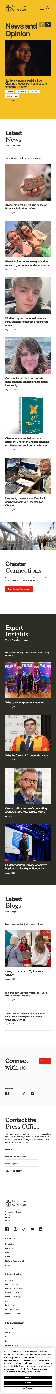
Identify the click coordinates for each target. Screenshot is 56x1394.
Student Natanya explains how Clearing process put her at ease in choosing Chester (26, 83)
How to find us (10, 1244)
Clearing (10, 91)
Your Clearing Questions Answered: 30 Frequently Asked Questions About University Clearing (25, 1016)
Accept (28, 1377)
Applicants (9, 1280)
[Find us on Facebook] (7, 1093)
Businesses (9, 1305)
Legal (7, 1341)
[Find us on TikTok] (23, 1093)
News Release (21, 91)
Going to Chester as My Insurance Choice (25, 972)
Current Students (12, 1284)
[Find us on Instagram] (15, 1093)
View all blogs (10, 911)
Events (7, 1257)
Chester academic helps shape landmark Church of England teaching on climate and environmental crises (27, 442)
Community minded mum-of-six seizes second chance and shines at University (26, 382)
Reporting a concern (13, 1313)
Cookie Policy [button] (26, 1369)
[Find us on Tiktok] (23, 1229)
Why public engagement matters (24, 702)
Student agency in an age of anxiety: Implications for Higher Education (26, 866)
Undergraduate (12, 96)
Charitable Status (11, 1345)
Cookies (8, 1333)
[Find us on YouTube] (32, 1093)
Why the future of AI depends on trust (27, 755)
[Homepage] (15, 8)
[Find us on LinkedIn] (40, 1229)
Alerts (7, 1265)
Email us (21, 1149)
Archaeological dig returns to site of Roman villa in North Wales (26, 206)
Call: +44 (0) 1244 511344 (21, 1156)
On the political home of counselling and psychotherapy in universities (26, 810)
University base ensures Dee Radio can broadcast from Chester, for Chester (25, 502)
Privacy (8, 1337)
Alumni (8, 1301)
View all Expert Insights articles (17, 640)
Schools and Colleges (13, 1297)
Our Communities (12, 1309)
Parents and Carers (12, 1292)
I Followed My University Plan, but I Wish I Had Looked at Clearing (26, 994)
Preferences (28, 1388)
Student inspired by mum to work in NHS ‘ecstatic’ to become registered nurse (26, 322)
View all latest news (13, 145)
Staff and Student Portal (14, 1261)
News (7, 1252)
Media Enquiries (21, 1163)
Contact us (9, 1248)
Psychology (34, 91)
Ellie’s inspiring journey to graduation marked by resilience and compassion (27, 263)
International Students (14, 1288)
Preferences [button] (37, 1372)
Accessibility (10, 1328)
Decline (28, 1383)
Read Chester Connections (19, 589)
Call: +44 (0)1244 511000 (21, 1171)
